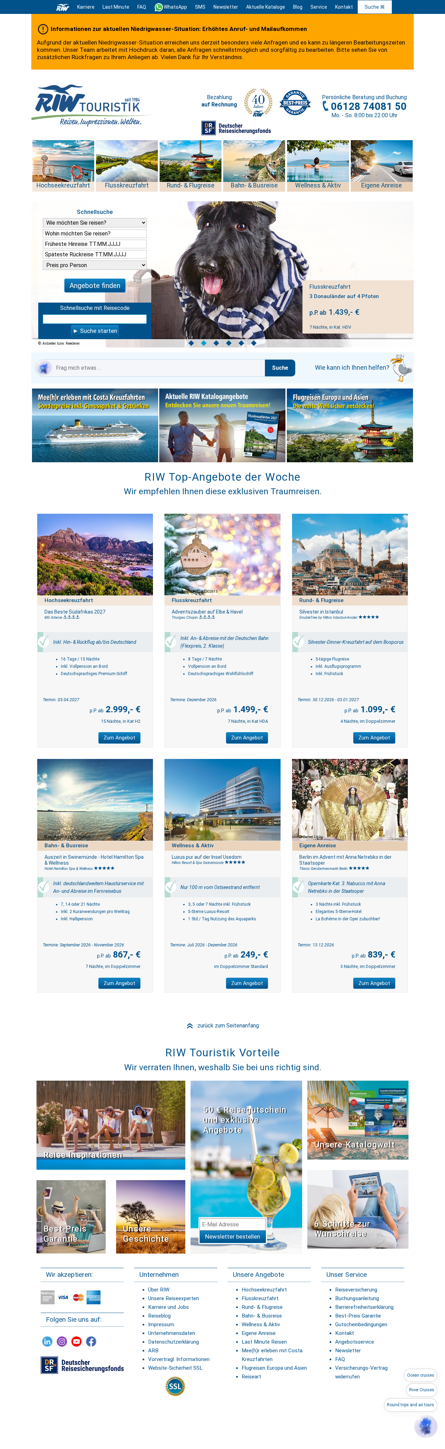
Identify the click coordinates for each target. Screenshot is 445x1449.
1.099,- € (376, 709)
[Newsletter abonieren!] (246, 1167)
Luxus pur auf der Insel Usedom (207, 857)
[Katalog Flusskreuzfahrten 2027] (222, 425)
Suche (280, 368)
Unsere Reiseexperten (173, 1298)
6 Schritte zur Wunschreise (342, 1229)
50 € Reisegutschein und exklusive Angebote (244, 1120)
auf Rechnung (219, 104)
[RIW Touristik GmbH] (63, 7)
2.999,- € (122, 709)
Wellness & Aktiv (261, 1324)
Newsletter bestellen (232, 1236)
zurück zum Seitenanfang (222, 1025)
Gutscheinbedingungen (361, 1324)
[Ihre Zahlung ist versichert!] (236, 127)
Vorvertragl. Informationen (179, 1359)
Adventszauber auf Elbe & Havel (207, 612)
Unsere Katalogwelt (354, 1145)
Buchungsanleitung (357, 1298)
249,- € (253, 955)
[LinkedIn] (47, 1341)
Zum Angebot (119, 738)
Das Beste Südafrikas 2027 (74, 612)
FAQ (141, 7)
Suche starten (98, 330)
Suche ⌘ (375, 7)
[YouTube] (76, 1341)
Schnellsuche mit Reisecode (95, 308)
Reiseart (251, 1377)
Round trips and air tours (410, 1404)
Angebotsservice (354, 1342)
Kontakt (344, 1333)
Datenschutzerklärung (173, 1342)
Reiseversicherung (356, 1290)
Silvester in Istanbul (321, 612)
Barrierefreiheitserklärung (364, 1307)
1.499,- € (249, 709)
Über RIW (158, 1290)
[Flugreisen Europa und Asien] (350, 425)
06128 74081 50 (369, 106)
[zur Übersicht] (92, 105)
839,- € (380, 955)
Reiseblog (159, 1316)
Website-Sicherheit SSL (175, 1368)
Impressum (161, 1324)
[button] (426, 1426)
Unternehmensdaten (171, 1333)
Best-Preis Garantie (65, 1234)
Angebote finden (95, 285)
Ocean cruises (420, 1375)
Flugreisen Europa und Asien (274, 1368)
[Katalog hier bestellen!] (357, 1119)
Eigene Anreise (259, 1333)
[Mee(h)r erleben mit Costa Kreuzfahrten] (95, 425)
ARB (153, 1350)
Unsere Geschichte (146, 1234)
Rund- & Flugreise (262, 1307)
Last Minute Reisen (264, 1342)
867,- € (125, 955)
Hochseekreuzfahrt (264, 1290)
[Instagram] (61, 1341)
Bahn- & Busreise (262, 1316)
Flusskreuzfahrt (260, 1298)
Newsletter (348, 1350)
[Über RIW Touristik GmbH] (258, 105)
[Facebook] (91, 1341)
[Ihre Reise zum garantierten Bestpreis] (295, 100)
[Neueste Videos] (111, 1125)
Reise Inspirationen (82, 1155)
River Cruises (421, 1389)
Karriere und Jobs (168, 1307)
